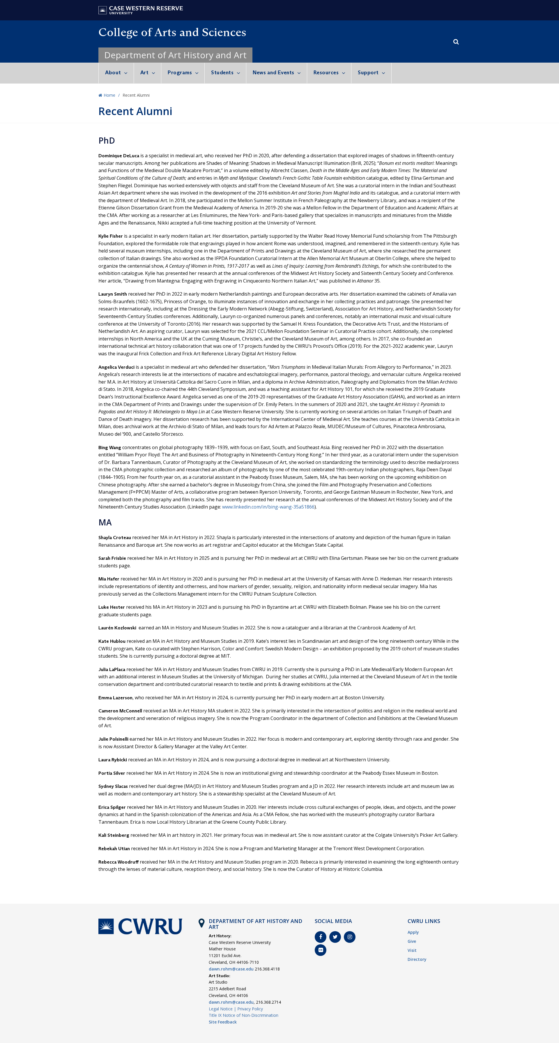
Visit (412, 950)
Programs (180, 72)
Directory (417, 959)
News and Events (273, 72)
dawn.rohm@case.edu (231, 969)
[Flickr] (320, 950)
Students (222, 72)
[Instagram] (349, 937)
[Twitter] (335, 937)
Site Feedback (223, 1022)
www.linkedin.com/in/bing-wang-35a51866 (268, 507)
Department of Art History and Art (175, 55)
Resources (326, 72)
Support (368, 72)
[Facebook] (320, 937)
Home (109, 95)
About (113, 72)
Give (412, 941)
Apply (413, 932)
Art (144, 72)
